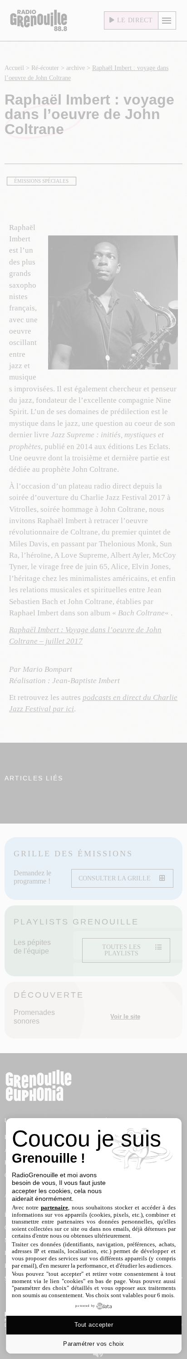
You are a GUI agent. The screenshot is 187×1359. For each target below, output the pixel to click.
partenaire (54, 1207)
